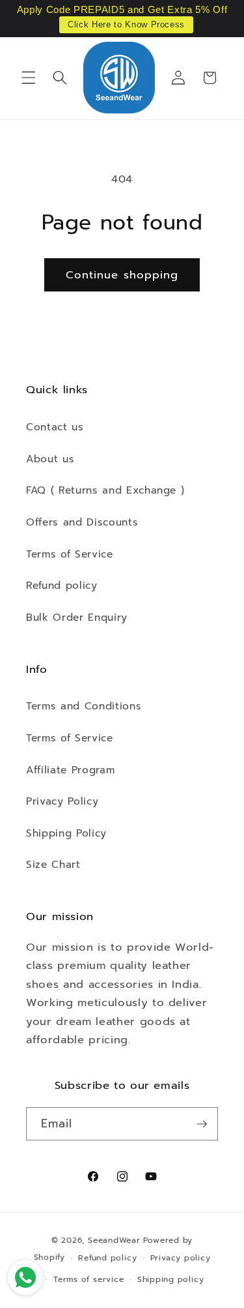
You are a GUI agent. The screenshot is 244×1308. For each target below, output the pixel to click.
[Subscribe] (201, 1124)
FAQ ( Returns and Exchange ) (105, 490)
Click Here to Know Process (126, 24)
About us (50, 458)
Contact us (55, 426)
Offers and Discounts (82, 521)
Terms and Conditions (83, 705)
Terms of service (88, 1279)
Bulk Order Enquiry (77, 617)
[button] (28, 77)
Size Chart (53, 864)
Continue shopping (122, 275)
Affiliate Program (70, 769)
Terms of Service (69, 553)
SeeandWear (114, 1240)
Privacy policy (180, 1258)
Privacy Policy (62, 801)
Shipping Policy (66, 832)
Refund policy (62, 585)
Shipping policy (170, 1279)
